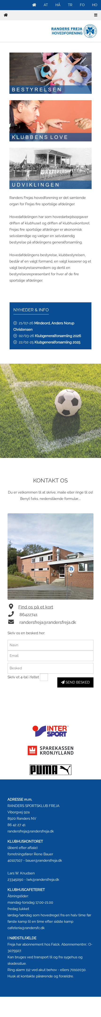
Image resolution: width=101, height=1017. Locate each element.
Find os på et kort (35, 607)
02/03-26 (50, 336)
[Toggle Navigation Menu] (95, 15)
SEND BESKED (77, 682)
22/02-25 (49, 342)
